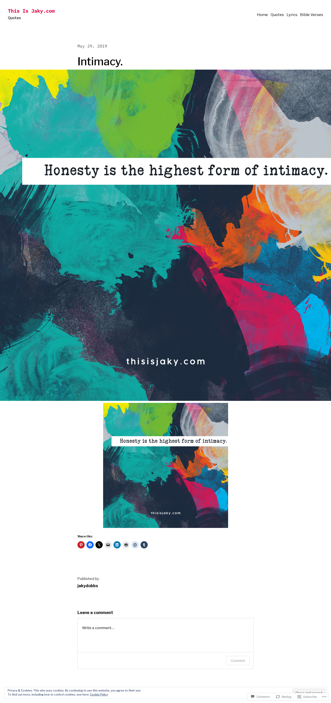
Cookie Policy (99, 694)
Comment (238, 660)
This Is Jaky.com (31, 10)
